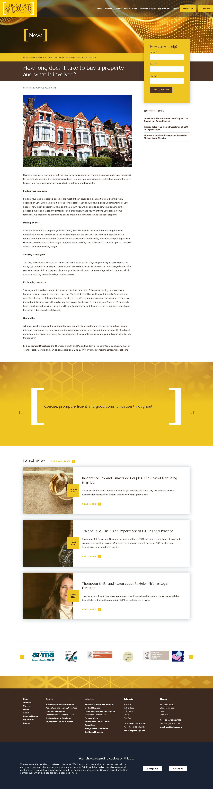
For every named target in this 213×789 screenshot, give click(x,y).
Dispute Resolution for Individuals (100, 711)
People (127, 8)
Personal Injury (91, 718)
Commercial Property (55, 711)
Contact (175, 8)
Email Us (188, 8)
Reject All (178, 768)
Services (108, 8)
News (33, 57)
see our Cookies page (103, 770)
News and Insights (148, 8)
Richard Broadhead (40, 346)
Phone (153, 76)
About (135, 8)
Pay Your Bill (163, 8)
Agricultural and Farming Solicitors (61, 708)
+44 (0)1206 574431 (136, 723)
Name (152, 52)
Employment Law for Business (59, 721)
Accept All (152, 768)
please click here (68, 772)
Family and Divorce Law (95, 715)
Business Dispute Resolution (58, 718)
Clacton (163, 699)
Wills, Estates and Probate (96, 728)
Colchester (129, 699)
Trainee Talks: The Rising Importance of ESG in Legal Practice (127, 531)
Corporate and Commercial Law (60, 715)
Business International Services (60, 704)
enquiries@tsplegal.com (135, 730)
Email (152, 64)
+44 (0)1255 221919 (172, 720)
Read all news (61, 461)
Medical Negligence (94, 708)
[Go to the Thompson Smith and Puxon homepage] (18, 8)
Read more (89, 504)
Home (99, 8)
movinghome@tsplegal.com (113, 349)
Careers (118, 8)
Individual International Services (99, 704)
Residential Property (94, 732)
